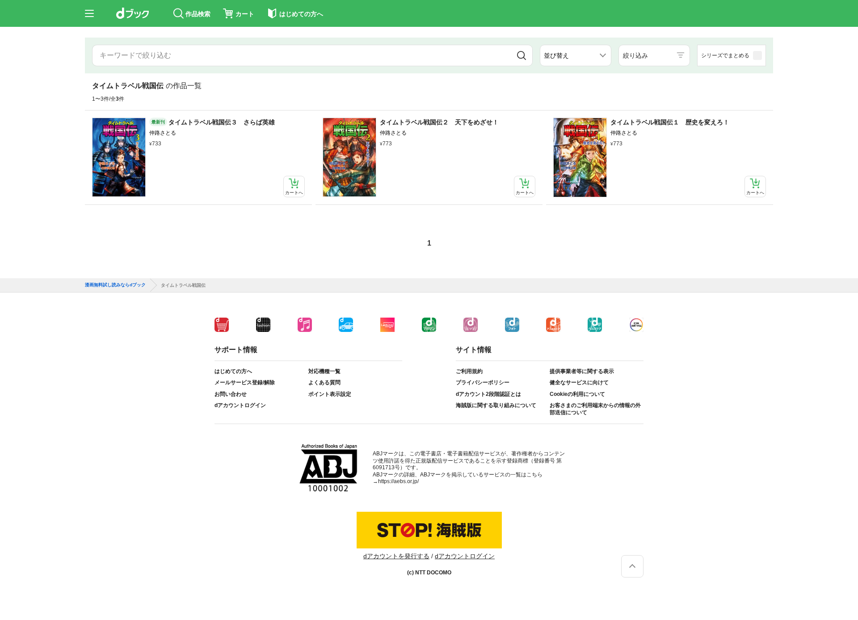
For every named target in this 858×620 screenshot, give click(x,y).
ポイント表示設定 (329, 394)
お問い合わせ (230, 394)
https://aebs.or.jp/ (398, 481)
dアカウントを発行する (396, 556)
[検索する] (521, 55)
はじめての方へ (233, 371)
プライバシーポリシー (482, 382)
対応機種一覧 (324, 371)
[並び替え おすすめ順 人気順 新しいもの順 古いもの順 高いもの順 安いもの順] (575, 55)
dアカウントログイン (240, 405)
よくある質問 (324, 382)
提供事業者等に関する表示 (582, 371)
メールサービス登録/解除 (244, 382)
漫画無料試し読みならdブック (115, 285)
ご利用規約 (469, 371)
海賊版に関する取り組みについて (496, 405)
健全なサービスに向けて (579, 382)
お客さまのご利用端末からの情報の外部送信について (595, 409)
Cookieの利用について (577, 394)
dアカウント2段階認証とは (488, 394)
